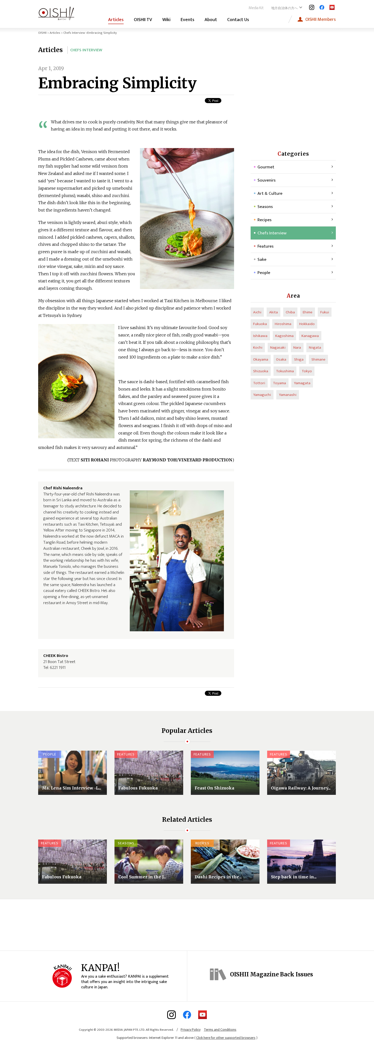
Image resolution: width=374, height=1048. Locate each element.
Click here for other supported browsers (225, 1038)
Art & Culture (269, 193)
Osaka (281, 359)
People (263, 272)
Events (187, 20)
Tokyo (307, 371)
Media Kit (256, 8)
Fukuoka (260, 324)
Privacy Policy (190, 1030)
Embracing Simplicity (117, 83)
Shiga (299, 359)
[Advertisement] (293, 96)
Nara (297, 347)
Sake (261, 259)
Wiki (166, 20)
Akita (273, 312)
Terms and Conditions (220, 1030)
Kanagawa (310, 336)
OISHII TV (143, 20)
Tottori (259, 383)
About (211, 20)
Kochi (257, 347)
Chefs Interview (74, 33)
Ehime (307, 312)
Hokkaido (307, 324)
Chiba (290, 312)
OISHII (42, 33)
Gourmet (265, 167)
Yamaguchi (262, 395)
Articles (116, 20)
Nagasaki (277, 347)
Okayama (260, 359)
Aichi (257, 312)
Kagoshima (284, 336)
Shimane (318, 359)
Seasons (265, 206)
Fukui (324, 312)
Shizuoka (260, 371)
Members (320, 19)
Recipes (264, 219)
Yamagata (302, 383)
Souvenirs (266, 180)
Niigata (315, 347)
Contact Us (238, 20)
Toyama (279, 383)
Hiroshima (283, 324)
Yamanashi (287, 395)
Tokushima (285, 371)
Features (265, 246)
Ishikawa (260, 336)
